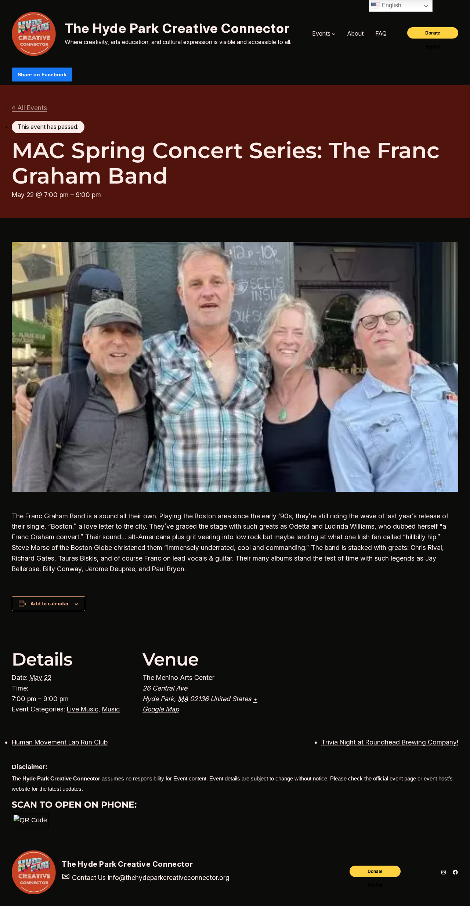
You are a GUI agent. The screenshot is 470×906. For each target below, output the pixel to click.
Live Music (82, 709)
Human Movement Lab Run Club (60, 742)
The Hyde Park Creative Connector (177, 28)
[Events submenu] (334, 34)
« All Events (29, 108)
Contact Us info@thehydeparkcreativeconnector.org (145, 877)
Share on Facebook (42, 74)
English (390, 5)
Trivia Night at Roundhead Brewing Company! (389, 742)
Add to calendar (49, 603)
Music (111, 709)
